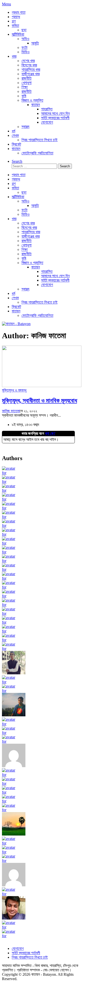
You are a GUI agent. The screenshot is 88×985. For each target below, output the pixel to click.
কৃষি (24, 96)
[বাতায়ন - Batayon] (16, 324)
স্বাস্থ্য (25, 127)
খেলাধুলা (27, 83)
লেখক (15, 135)
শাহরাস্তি (47, 109)
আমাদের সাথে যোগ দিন (55, 113)
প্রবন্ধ (16, 17)
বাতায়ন (35, 105)
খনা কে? (50, 433)
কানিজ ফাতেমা (11, 411)
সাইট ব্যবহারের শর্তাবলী (55, 118)
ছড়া (24, 30)
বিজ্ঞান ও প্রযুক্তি (32, 100)
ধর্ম (13, 131)
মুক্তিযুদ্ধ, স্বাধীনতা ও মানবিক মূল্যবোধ (39, 400)
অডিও (25, 39)
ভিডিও (26, 52)
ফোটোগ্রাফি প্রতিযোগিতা (37, 153)
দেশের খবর (28, 61)
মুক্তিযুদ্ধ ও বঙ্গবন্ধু (14, 390)
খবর (14, 56)
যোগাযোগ (47, 122)
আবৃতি (35, 43)
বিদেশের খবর (29, 65)
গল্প (14, 21)
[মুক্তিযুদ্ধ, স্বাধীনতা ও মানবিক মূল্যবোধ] (41, 386)
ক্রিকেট (16, 144)
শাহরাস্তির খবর (31, 69)
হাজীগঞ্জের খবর (31, 74)
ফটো (24, 47)
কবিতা (15, 25)
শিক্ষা (25, 87)
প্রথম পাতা (18, 12)
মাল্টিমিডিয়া (18, 34)
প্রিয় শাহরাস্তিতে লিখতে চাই (39, 140)
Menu (6, 4)
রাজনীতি (27, 78)
